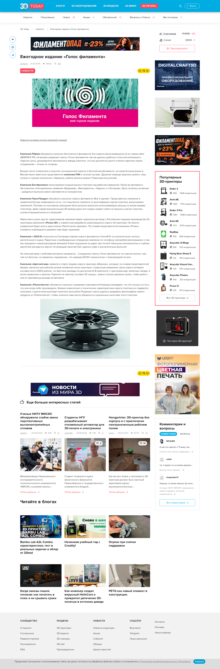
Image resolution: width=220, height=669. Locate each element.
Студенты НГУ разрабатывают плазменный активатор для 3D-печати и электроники (84, 423)
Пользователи (28, 644)
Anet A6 (174, 221)
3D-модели (63, 633)
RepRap (174, 232)
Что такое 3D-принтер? (179, 341)
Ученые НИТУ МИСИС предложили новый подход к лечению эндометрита (177, 491)
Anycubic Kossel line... (182, 264)
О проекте (25, 627)
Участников (169, 33)
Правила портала (29, 638)
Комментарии (168, 434)
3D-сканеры (63, 638)
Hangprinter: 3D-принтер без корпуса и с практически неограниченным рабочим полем (129, 423)
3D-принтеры (64, 627)
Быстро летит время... (170, 470)
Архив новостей (102, 649)
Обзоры (97, 644)
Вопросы (185, 434)
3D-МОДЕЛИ (110, 5)
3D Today (24, 29)
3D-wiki (61, 644)
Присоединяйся (179, 48)
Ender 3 (174, 188)
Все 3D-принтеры (175, 297)
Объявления (112, 17)
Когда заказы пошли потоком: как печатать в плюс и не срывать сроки (38, 594)
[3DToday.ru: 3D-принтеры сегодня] (32, 7)
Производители (65, 649)
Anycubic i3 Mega (179, 242)
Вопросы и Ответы (142, 17)
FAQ (22, 649)
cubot (169, 459)
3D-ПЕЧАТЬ (149, 5)
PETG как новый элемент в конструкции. (128, 592)
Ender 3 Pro (176, 210)
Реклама (36, 47)
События (98, 638)
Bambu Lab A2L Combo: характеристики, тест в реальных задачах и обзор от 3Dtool (39, 547)
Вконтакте (135, 627)
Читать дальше (28, 492)
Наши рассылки (138, 638)
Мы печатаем (172, 17)
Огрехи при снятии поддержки (122, 543)
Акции (88, 17)
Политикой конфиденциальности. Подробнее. (166, 661)
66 (59, 63)
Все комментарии (175, 502)
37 (146, 433)
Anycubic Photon (179, 275)
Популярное (47, 17)
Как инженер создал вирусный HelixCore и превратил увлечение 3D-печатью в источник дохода (84, 596)
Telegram (134, 633)
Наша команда (163, 632)
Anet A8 (174, 199)
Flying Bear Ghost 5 (180, 253)
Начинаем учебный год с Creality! (82, 543)
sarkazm (24, 63)
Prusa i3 (174, 285)
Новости (27, 17)
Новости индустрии (103, 627)
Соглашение (27, 633)
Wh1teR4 (170, 441)
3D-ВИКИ (130, 5)
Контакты (160, 621)
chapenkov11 (172, 477)
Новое (69, 17)
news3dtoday (24, 433)
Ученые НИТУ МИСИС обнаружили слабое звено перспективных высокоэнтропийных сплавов (39, 421)
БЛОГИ (60, 5)
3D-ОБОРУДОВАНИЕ (84, 5)
